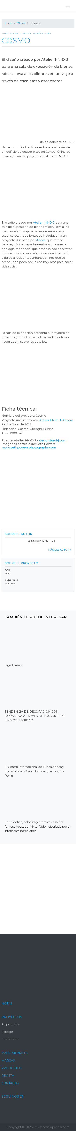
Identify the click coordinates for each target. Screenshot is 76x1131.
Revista (8, 1075)
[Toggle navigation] (67, 6)
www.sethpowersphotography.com (29, 447)
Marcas (8, 1060)
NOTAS (7, 1003)
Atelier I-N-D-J (44, 222)
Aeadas (67, 420)
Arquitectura (11, 1024)
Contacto (10, 1083)
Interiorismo (42, 33)
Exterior (7, 1032)
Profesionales (15, 1053)
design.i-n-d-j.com (52, 440)
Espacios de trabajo (16, 33)
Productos (12, 1068)
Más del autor (58, 549)
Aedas (40, 240)
